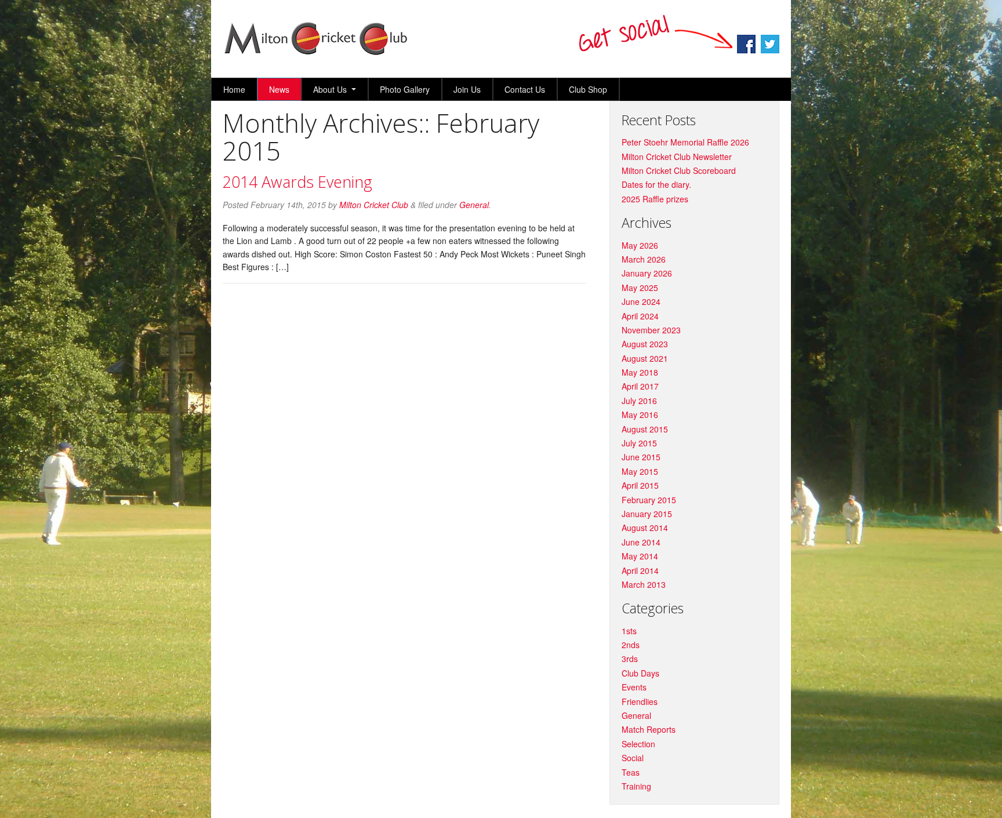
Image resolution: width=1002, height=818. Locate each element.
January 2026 (647, 273)
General (474, 204)
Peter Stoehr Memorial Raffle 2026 (685, 142)
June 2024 (641, 301)
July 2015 (639, 443)
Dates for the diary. (656, 184)
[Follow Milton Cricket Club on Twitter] (770, 50)
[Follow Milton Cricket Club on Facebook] (747, 50)
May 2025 (640, 287)
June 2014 (641, 542)
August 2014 (645, 527)
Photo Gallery (405, 89)
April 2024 (640, 316)
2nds (631, 644)
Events (634, 687)
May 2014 (640, 556)
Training (636, 786)
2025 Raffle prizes (655, 199)
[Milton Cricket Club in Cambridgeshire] (315, 53)
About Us (330, 89)
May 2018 (640, 372)
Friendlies (640, 701)
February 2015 (649, 500)
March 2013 (644, 584)
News (279, 89)
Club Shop (588, 89)
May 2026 (640, 245)
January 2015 (647, 513)
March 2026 (644, 259)
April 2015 (640, 485)
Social (633, 758)
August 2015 (645, 429)
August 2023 (645, 344)
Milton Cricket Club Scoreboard (679, 170)
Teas (631, 772)
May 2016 (640, 414)
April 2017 (640, 386)
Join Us (467, 89)
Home (234, 89)
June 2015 (641, 457)
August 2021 (645, 358)
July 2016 (639, 400)
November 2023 (651, 330)
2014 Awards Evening (297, 181)
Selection (638, 744)
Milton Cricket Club (373, 204)
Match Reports (649, 729)
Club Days (640, 673)
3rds (630, 658)
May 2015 (640, 471)
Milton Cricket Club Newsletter (677, 156)
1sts (629, 631)
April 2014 (640, 570)
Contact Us (524, 89)
